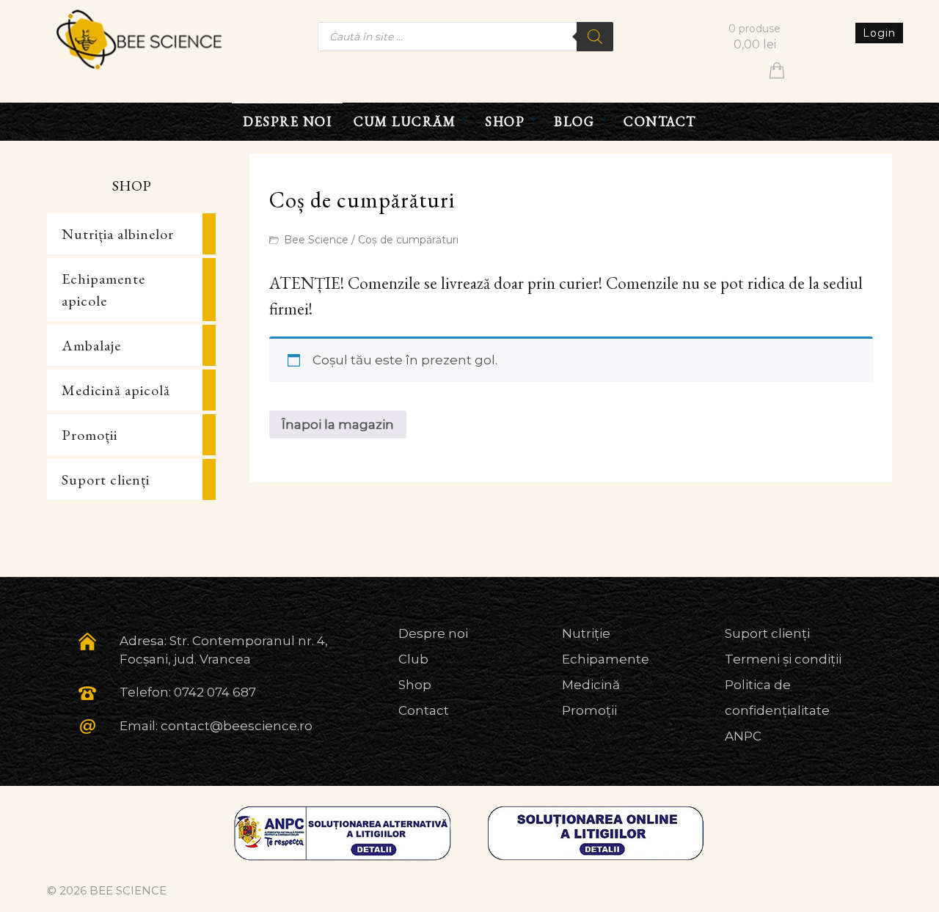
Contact (423, 710)
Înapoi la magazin (338, 424)
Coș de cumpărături (408, 239)
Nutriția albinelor (118, 233)
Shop (414, 684)
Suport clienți (106, 479)
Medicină (591, 684)
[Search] (595, 36)
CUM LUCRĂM (405, 121)
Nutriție (586, 633)
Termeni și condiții (783, 659)
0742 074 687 (215, 692)
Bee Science (316, 239)
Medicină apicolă (116, 390)
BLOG (574, 121)
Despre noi (433, 633)
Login (879, 33)
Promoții (89, 434)
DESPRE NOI (287, 121)
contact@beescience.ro (237, 725)
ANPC (743, 736)
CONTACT (660, 121)
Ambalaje (91, 345)
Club (413, 659)
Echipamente (605, 659)
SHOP (505, 121)
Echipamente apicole (103, 289)
